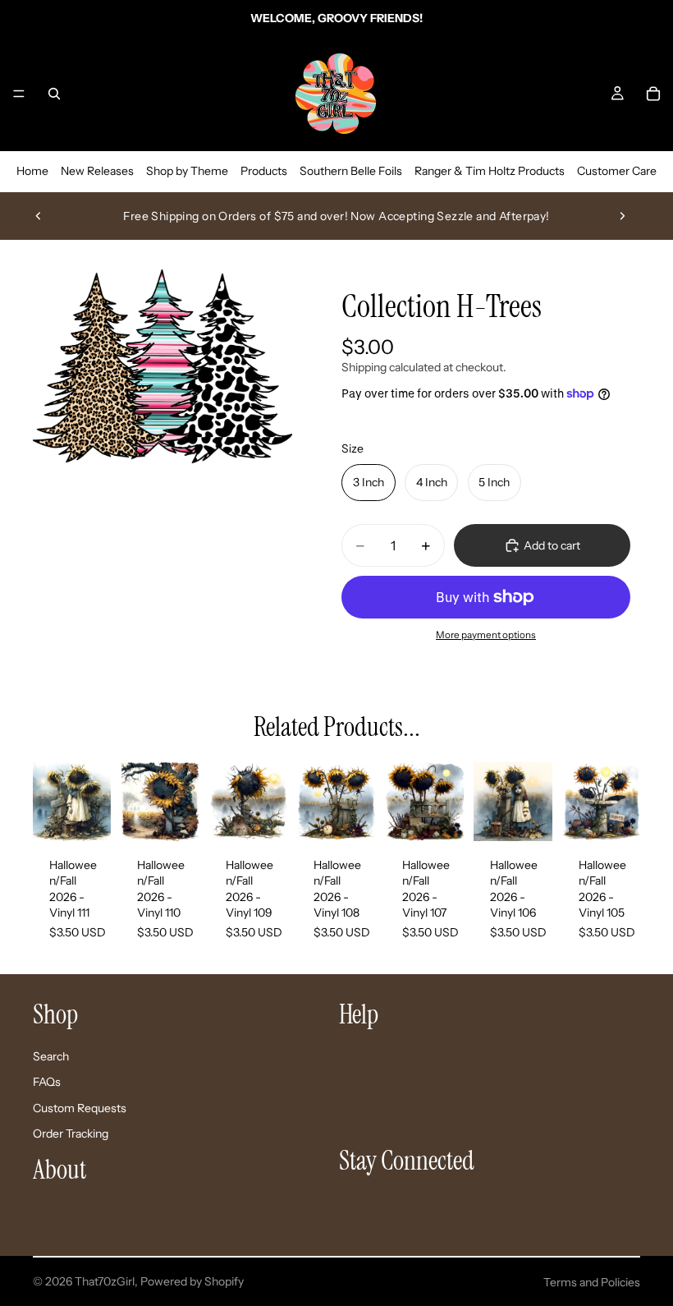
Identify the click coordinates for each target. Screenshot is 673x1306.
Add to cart (552, 545)
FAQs (47, 1081)
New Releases (97, 170)
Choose (100, 814)
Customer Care (617, 170)
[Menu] (19, 94)
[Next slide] (622, 216)
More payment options (486, 635)
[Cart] (653, 94)
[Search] (54, 94)
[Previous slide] (39, 216)
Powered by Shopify (192, 1281)
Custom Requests (79, 1107)
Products (263, 170)
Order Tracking (70, 1133)
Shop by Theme (187, 170)
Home (32, 170)
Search (51, 1055)
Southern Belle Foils (351, 170)
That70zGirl (105, 1281)
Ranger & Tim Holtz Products (489, 170)
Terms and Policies (591, 1282)
